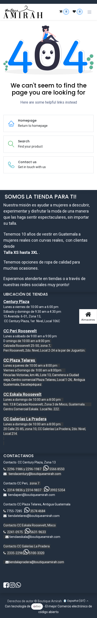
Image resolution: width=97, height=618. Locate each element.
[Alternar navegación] (89, 12)
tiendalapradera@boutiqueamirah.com (36, 562)
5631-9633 (38, 532)
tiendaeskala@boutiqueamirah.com (34, 537)
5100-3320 (36, 553)
